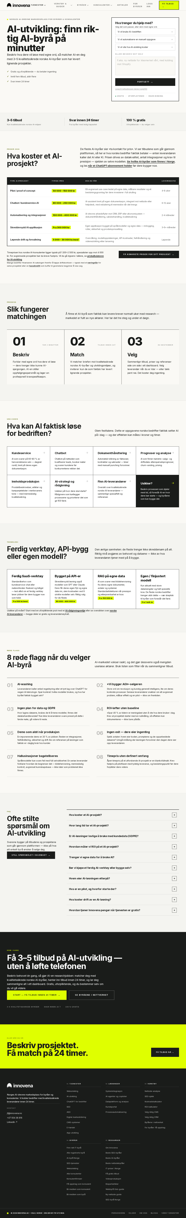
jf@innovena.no (14, 1113)
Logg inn (150, 5)
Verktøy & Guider (60, 5)
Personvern (118, 1213)
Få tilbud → (168, 5)
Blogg (154, 1213)
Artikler (122, 5)
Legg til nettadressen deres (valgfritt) (131, 89)
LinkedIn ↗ (12, 1122)
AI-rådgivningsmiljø (75, 610)
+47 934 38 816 (14, 1117)
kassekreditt (34, 266)
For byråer (137, 5)
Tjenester (37, 5)
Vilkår (132, 1213)
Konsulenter (102, 5)
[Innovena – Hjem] (18, 5)
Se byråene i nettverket (91, 995)
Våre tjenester (170, 1213)
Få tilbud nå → (165, 1052)
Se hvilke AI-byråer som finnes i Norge (151, 161)
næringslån (92, 263)
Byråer (81, 5)
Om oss (143, 1213)
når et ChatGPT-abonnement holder (110, 165)
